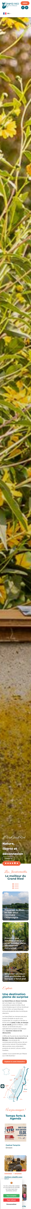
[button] (6, 863)
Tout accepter (11, 1196)
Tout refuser (11, 1200)
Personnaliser (11, 1204)
